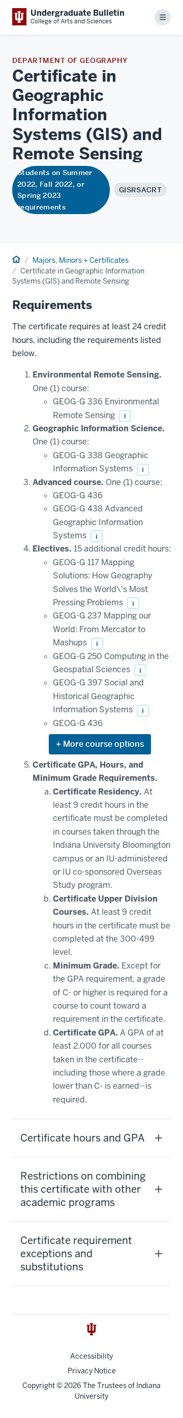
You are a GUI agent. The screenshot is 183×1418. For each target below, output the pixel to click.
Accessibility (91, 1356)
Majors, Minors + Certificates (81, 260)
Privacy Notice (92, 1370)
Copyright (38, 1385)
